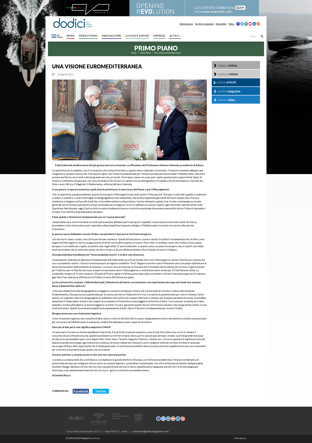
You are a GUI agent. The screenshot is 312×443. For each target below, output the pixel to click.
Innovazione (111, 35)
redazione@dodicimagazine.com (150, 431)
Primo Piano (88, 35)
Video (231, 23)
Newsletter (221, 23)
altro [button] (174, 35)
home (133, 52)
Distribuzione (186, 23)
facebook (81, 391)
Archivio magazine (204, 23)
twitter (100, 391)
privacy (96, 438)
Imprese (159, 35)
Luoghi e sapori (137, 35)
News (70, 35)
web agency (240, 438)
